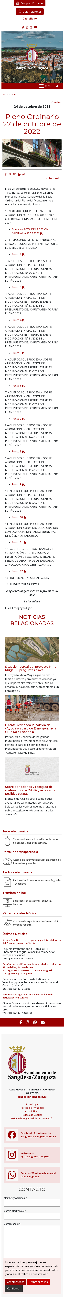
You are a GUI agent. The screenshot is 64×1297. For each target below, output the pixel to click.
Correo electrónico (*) (15, 1210)
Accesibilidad (32, 1111)
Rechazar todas (38, 1282)
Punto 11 (17, 542)
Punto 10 (17, 517)
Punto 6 (16, 386)
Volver (57, 102)
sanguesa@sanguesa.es (32, 1096)
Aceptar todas (15, 1282)
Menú (48, 86)
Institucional (51, 178)
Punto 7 (16, 418)
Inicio (5, 94)
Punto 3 (16, 287)
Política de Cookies (32, 1114)
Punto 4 (16, 320)
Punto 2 (16, 254)
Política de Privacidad (32, 1107)
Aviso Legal (32, 1104)
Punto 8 (16, 451)
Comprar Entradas (32, 3)
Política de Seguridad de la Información (32, 1118)
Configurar (14, 1288)
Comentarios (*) (12, 1223)
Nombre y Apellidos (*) (16, 1197)
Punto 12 (17, 571)
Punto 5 (16, 353)
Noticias (15, 94)
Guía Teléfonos (32, 11)
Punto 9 (16, 484)
